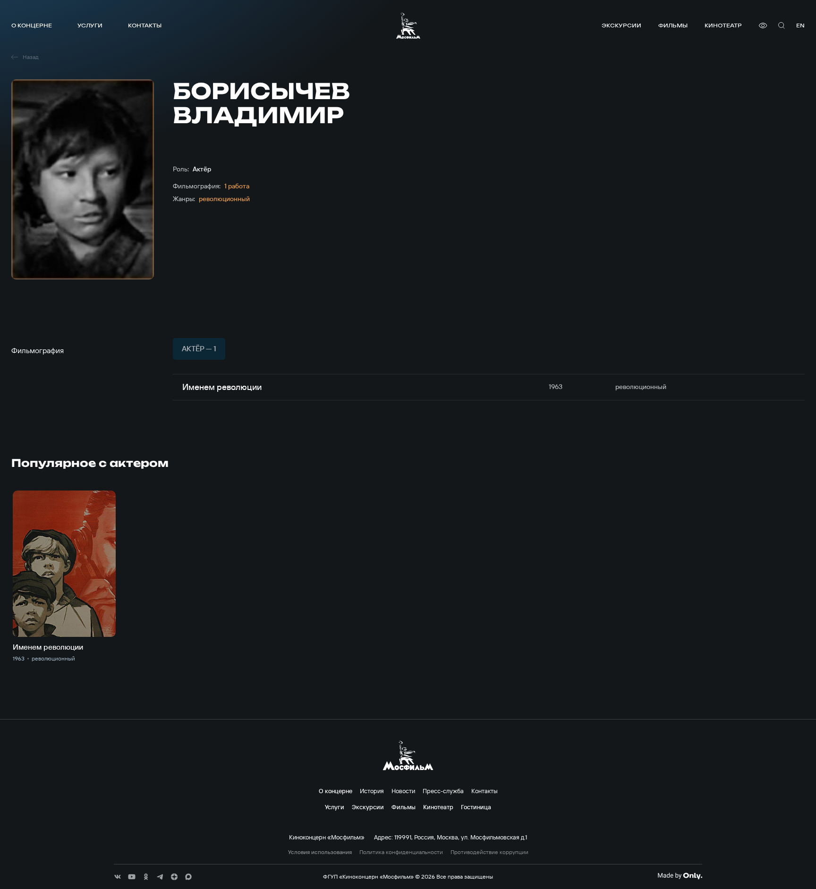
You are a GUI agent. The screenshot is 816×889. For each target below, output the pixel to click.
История (372, 791)
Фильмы (673, 25)
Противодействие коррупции (489, 852)
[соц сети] (117, 877)
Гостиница (476, 807)
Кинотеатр (723, 25)
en (800, 25)
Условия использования (320, 852)
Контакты (145, 25)
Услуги (89, 25)
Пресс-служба (443, 791)
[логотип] (408, 25)
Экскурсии (621, 25)
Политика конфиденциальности (401, 852)
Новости (403, 791)
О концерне (31, 25)
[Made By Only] (679, 876)
